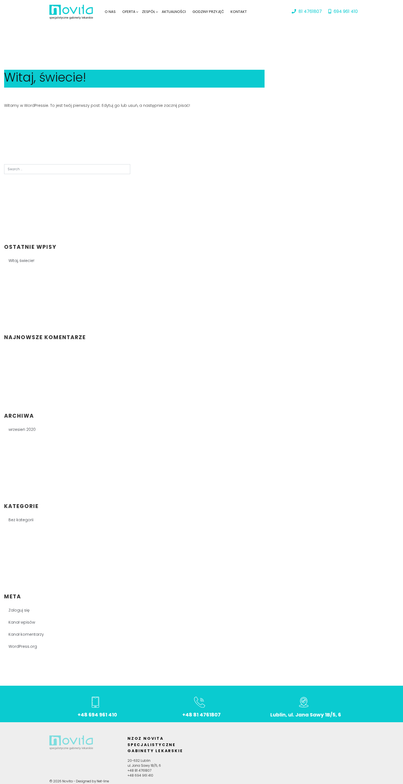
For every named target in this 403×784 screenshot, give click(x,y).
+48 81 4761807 (201, 714)
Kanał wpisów (21, 622)
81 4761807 (309, 11)
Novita (67, 781)
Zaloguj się (19, 610)
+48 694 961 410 (97, 714)
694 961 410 (345, 11)
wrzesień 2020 (22, 429)
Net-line (103, 781)
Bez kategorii (20, 520)
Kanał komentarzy (26, 634)
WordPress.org (22, 646)
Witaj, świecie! (45, 77)
